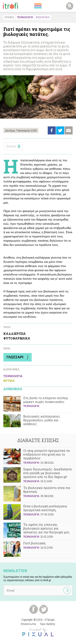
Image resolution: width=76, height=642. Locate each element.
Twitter (60, 130)
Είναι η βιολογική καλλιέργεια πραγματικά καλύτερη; (38, 512)
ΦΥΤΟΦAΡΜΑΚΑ (16, 338)
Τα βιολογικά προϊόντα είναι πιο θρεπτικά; (38, 494)
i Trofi (10, 6)
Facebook (52, 130)
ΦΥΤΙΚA (9, 380)
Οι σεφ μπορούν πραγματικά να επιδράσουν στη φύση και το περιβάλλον (38, 456)
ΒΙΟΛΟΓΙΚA (43, 17)
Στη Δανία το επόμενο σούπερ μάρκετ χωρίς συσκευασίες (38, 404)
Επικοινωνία (28, 624)
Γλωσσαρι (15, 357)
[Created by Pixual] (38, 632)
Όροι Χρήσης (47, 624)
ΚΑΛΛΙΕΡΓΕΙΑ (14, 334)
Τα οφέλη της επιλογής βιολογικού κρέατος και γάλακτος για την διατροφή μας (38, 530)
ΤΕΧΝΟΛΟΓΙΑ (25, 17)
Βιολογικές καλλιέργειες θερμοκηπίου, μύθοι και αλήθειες (38, 422)
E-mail (69, 130)
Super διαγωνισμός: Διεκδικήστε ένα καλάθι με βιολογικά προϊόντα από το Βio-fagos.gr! (38, 475)
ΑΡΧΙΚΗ (9, 17)
